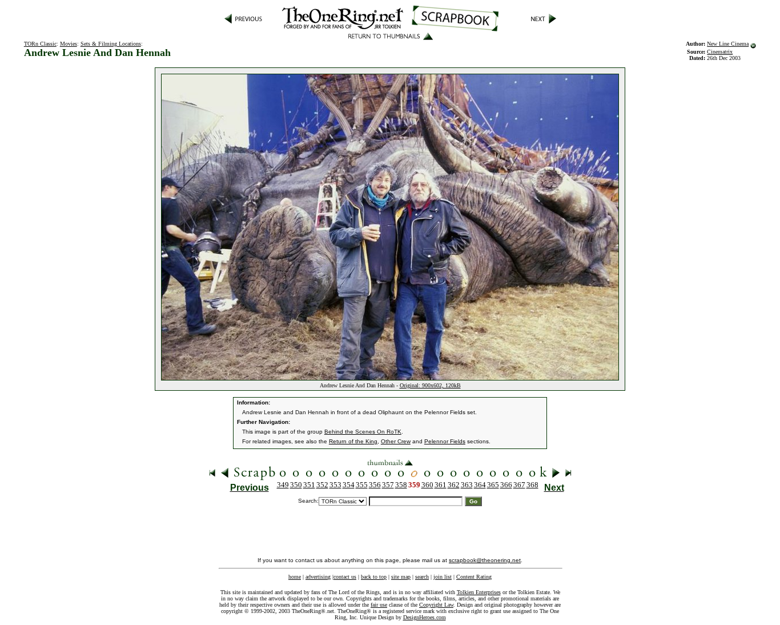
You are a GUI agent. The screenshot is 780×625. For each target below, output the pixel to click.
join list (442, 577)
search (422, 577)
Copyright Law (436, 605)
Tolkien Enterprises (479, 592)
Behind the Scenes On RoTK (362, 431)
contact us (344, 577)
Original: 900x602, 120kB (430, 385)
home (294, 577)
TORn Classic (40, 44)
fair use (379, 605)
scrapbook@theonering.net (485, 560)
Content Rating (474, 577)
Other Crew (396, 441)
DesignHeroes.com (424, 617)
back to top (374, 577)
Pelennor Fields (444, 441)
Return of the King (353, 441)
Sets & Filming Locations (111, 44)
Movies (68, 44)
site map (401, 577)
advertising (318, 577)
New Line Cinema (728, 44)
